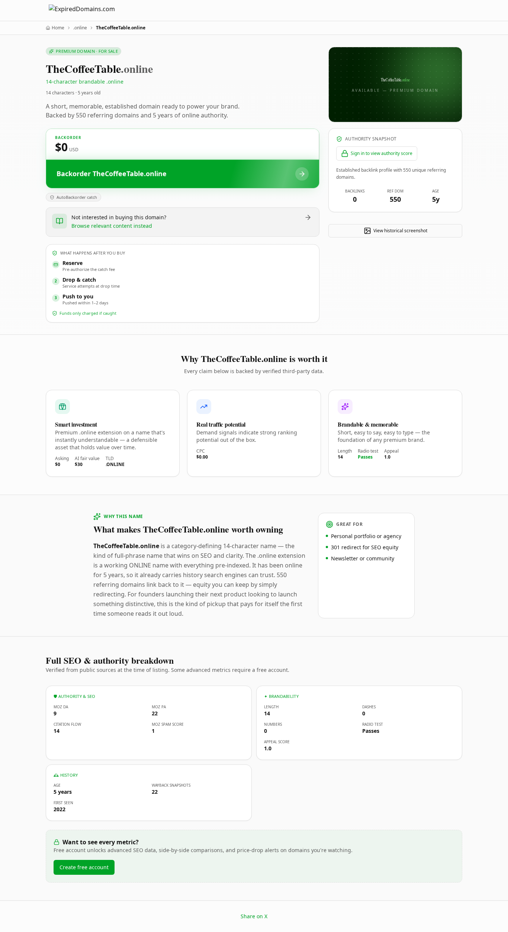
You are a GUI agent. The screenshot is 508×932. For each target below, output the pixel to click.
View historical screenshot (400, 230)
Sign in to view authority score (381, 153)
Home (58, 28)
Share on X (254, 916)
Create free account (84, 867)
